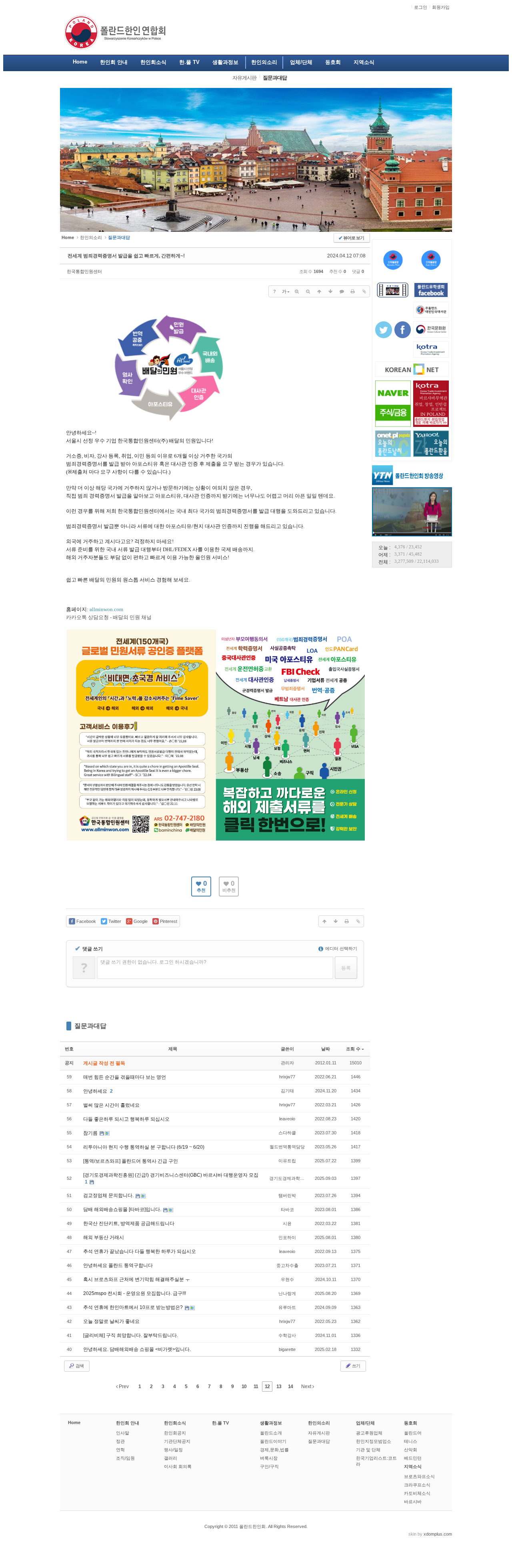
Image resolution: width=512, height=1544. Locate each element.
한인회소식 (175, 1422)
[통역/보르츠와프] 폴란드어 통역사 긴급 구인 (130, 1161)
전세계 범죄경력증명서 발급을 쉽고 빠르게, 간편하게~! (126, 256)
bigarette (287, 1349)
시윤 (287, 1223)
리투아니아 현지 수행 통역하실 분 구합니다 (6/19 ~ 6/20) (143, 1147)
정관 (120, 1441)
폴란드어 (413, 1432)
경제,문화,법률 (274, 1449)
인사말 (122, 1432)
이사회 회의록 (178, 1466)
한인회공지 (175, 1432)
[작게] (308, 291)
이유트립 (287, 1160)
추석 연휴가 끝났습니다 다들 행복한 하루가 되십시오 (139, 1251)
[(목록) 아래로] (330, 291)
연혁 (120, 1449)
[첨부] (364, 291)
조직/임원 (125, 1458)
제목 (172, 1048)
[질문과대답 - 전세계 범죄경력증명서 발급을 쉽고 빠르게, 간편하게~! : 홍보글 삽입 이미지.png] (167, 425)
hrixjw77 (287, 1076)
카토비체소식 (417, 1493)
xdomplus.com (438, 1534)
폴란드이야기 (273, 1441)
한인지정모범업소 (373, 1441)
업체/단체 (365, 1422)
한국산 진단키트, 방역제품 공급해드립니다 (128, 1223)
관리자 (287, 1062)
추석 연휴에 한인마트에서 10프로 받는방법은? (133, 1307)
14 (290, 1386)
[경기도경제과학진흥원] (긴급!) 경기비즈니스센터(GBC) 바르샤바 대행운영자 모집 (170, 1175)
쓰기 (355, 1365)
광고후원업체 (369, 1432)
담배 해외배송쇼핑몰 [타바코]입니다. (122, 1209)
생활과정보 (271, 1422)
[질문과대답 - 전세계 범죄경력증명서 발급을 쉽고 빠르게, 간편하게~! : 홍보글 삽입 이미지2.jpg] (216, 840)
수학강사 (287, 1335)
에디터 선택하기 (340, 948)
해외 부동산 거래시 (103, 1237)
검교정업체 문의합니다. (109, 1195)
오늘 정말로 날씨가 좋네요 (111, 1321)
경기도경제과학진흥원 (291, 1178)
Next (306, 1386)
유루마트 (287, 1307)
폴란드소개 (271, 1432)
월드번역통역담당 (287, 1146)
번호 (69, 1048)
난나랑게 (287, 1293)
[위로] (319, 291)
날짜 (325, 1048)
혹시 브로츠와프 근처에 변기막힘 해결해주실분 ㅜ (136, 1279)
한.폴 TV (220, 1422)
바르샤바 (413, 1501)
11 (256, 1386)
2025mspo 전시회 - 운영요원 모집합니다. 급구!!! (134, 1293)
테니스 (410, 1441)
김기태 (287, 1090)
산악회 (410, 1449)
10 (244, 1386)
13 (278, 1386)
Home (74, 1422)
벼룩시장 (269, 1458)
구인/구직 (269, 1466)
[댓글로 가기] (341, 291)
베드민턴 (413, 1458)
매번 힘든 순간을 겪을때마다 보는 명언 (124, 1077)
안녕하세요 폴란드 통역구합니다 (118, 1265)
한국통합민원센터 (84, 271)
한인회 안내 (127, 1422)
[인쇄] (352, 291)
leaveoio (287, 1118)
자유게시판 (319, 1432)
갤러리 (170, 1458)
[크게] (296, 291)
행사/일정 (173, 1449)
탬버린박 (287, 1195)
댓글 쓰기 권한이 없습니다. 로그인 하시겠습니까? (153, 962)
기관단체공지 (177, 1441)
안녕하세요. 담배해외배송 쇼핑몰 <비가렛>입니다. (137, 1349)
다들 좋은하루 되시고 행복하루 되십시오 (126, 1119)
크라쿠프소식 (417, 1484)
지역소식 (413, 1466)
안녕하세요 (95, 1091)
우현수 (287, 1279)
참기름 (91, 1133)
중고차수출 (287, 1265)
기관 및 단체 (368, 1449)
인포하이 (287, 1237)
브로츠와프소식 (419, 1476)
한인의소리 (91, 237)
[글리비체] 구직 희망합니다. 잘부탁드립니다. (130, 1335)
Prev (123, 1386)
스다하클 (287, 1132)
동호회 (410, 1422)
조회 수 (353, 1048)
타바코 (287, 1209)
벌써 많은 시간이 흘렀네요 (111, 1105)
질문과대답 (90, 1025)
